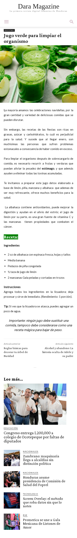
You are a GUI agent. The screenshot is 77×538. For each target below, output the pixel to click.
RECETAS (9, 30)
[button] (72, 22)
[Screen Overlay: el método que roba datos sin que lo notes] (12, 500)
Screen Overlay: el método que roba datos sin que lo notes (43, 502)
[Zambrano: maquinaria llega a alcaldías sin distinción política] (12, 458)
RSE (25, 515)
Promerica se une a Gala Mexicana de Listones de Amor (41, 523)
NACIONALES (30, 451)
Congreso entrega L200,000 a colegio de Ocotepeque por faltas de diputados (34, 437)
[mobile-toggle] (6, 22)
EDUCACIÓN (11, 428)
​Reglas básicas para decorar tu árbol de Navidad (16, 351)
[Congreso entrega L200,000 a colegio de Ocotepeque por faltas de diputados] (35, 404)
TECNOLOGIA (30, 494)
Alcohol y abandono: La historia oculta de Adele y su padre (57, 351)
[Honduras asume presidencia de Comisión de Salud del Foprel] (12, 479)
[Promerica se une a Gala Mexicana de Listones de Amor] (12, 522)
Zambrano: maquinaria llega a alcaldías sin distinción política (41, 460)
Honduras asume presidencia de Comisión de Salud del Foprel (44, 481)
